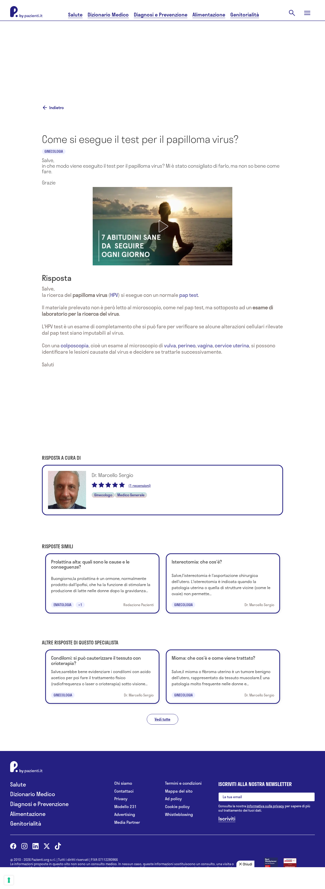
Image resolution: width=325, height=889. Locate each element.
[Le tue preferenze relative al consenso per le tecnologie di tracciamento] (9, 880)
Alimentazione (208, 14)
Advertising (124, 814)
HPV (114, 295)
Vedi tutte (162, 719)
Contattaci (124, 791)
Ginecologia (53, 151)
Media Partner (127, 822)
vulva (170, 345)
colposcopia (75, 345)
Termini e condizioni (183, 783)
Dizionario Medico (108, 14)
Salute (75, 14)
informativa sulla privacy (265, 806)
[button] (162, 226)
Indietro (56, 107)
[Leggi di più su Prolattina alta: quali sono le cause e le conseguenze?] (102, 583)
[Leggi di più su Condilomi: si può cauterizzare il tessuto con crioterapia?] (102, 676)
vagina (205, 345)
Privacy (120, 798)
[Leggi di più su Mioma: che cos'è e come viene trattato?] (223, 676)
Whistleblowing (179, 814)
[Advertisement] (162, 56)
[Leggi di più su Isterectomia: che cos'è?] (223, 583)
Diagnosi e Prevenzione (160, 14)
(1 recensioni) (139, 486)
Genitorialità (244, 14)
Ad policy (173, 798)
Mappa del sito (178, 791)
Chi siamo (123, 783)
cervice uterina (232, 345)
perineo (187, 345)
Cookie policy (177, 806)
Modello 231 (125, 806)
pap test (188, 295)
